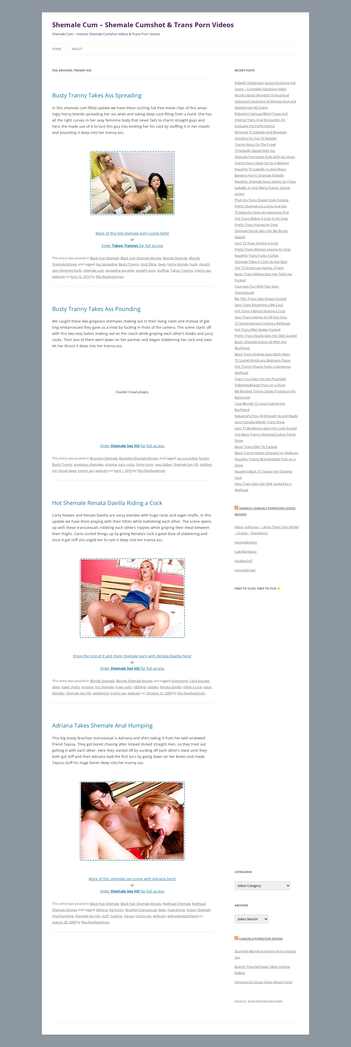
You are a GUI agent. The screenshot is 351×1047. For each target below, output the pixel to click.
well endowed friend (182, 916)
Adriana (102, 909)
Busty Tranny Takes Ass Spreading (97, 95)
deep (162, 264)
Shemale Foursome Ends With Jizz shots (265, 156)
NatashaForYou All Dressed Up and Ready (266, 416)
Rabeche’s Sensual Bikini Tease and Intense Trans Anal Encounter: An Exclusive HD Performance (261, 119)
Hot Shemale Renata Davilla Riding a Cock (107, 503)
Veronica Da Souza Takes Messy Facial (263, 982)
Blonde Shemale (175, 258)
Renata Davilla (170, 687)
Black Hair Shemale (104, 258)
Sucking (116, 916)
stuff (105, 916)
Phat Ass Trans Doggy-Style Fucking (262, 200)
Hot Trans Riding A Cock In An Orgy (261, 218)
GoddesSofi (243, 560)
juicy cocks (126, 464)
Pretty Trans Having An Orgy (256, 224)
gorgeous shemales (89, 464)
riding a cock (192, 687)
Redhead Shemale (176, 903)
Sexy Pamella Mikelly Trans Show (260, 422)
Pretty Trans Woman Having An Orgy (263, 249)
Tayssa (129, 916)
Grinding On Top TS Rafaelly (256, 138)
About (77, 49)
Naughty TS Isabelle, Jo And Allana (260, 169)
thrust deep (67, 470)
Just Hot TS (240, 1001)
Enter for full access (132, 245)
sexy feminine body (67, 270)
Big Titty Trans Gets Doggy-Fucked (261, 298)
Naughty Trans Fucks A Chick (257, 255)
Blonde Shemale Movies (134, 680)
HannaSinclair (245, 570)
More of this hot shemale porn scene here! (132, 233)
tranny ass (203, 270)
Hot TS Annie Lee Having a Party (259, 267)
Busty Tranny (129, 264)
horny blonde (177, 264)
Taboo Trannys (181, 270)
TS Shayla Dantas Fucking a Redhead (262, 323)
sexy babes (163, 464)
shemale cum (94, 270)
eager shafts (70, 687)
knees (191, 909)
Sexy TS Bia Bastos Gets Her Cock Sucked (266, 428)
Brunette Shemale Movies (138, 458)
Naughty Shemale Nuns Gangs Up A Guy (265, 181)
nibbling (139, 687)
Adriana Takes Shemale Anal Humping (102, 725)
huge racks (123, 687)
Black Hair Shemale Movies (141, 258)
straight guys (145, 270)
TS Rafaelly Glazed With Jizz (255, 150)
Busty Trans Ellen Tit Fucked (256, 446)
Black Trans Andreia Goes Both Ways (262, 354)
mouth (204, 264)
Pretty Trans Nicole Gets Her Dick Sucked (266, 335)
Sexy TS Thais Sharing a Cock (256, 243)
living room (144, 464)
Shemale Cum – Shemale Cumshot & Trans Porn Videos (143, 24)
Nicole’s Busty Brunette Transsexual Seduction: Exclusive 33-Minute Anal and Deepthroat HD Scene (265, 101)
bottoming (179, 680)
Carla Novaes (199, 680)
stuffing (163, 270)
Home (56, 49)
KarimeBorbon (246, 542)
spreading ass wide (119, 270)
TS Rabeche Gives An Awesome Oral (262, 212)
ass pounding (187, 458)
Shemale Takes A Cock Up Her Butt (261, 261)
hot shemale (104, 687)
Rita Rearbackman (110, 276)
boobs (204, 458)
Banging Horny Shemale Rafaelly (259, 175)
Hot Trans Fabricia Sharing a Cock (260, 311)
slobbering (101, 693)
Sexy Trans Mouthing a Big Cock (259, 304)
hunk (194, 264)
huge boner (176, 909)
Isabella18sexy (246, 551)
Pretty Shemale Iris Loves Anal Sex (261, 206)
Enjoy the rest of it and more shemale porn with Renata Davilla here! (132, 656)
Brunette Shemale (103, 458)
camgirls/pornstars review (261, 939)
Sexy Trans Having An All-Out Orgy (261, 317)
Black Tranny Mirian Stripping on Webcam (266, 453)
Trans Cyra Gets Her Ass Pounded (260, 378)
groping (111, 464)
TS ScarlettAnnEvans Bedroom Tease (262, 360)
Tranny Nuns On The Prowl (255, 144)
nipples (152, 687)
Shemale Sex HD (185, 464)
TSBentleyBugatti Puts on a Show (260, 385)
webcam (58, 276)
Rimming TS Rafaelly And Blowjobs (261, 132)
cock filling (148, 264)
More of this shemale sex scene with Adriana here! (132, 878)
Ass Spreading (106, 264)
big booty (116, 909)
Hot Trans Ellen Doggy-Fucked (257, 329)
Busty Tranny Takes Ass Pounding (96, 309)
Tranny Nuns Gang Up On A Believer (262, 163)
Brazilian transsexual (141, 909)
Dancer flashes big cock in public (265, 1001)
